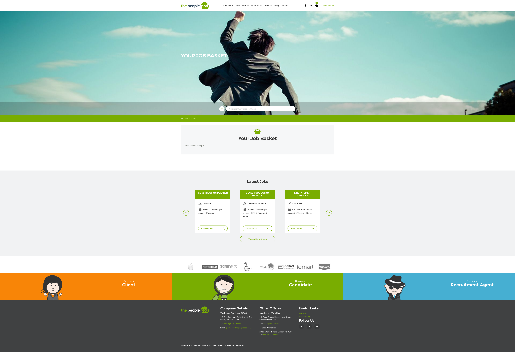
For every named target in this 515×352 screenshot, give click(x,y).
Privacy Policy (304, 316)
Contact (284, 5)
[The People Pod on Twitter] (301, 326)
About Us (268, 5)
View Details (207, 228)
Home (182, 118)
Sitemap (302, 313)
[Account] (305, 5)
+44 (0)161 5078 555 (272, 324)
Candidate (228, 5)
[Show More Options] (222, 108)
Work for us (256, 5)
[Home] (195, 5)
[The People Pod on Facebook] (309, 326)
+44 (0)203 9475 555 (272, 334)
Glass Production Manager (258, 194)
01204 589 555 (327, 5)
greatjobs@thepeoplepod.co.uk (239, 328)
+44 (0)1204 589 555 (232, 324)
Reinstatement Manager (302, 194)
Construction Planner (213, 193)
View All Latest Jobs (257, 239)
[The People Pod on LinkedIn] (317, 326)
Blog (276, 5)
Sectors (245, 5)
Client (237, 5)
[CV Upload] (311, 5)
